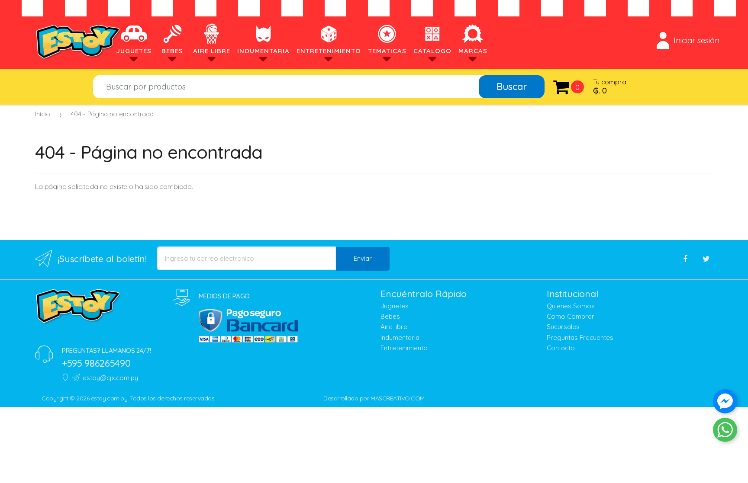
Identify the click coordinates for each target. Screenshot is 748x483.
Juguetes (134, 51)
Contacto (561, 348)
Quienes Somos (571, 306)
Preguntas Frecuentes (580, 337)
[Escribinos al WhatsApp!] (725, 431)
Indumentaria (263, 51)
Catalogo (432, 51)
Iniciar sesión (696, 40)
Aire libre (393, 327)
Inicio (42, 114)
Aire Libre (211, 51)
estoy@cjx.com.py (110, 378)
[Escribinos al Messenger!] (725, 403)
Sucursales (563, 327)
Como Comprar (570, 316)
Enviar (363, 258)
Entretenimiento (329, 51)
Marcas (472, 51)
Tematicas (387, 51)
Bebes (172, 51)
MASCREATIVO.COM (398, 398)
